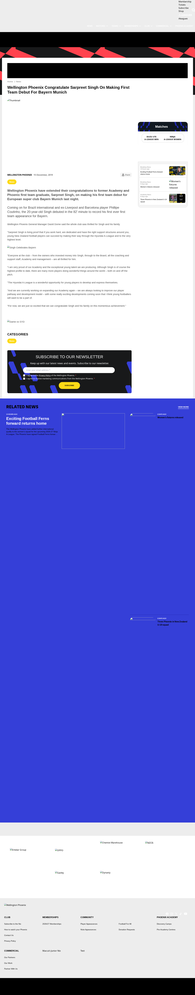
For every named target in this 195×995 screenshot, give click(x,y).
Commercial (162, 26)
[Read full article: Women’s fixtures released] (177, 184)
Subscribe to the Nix (12, 924)
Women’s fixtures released (149, 187)
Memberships (131, 26)
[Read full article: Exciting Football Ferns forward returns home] (177, 170)
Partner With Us (11, 969)
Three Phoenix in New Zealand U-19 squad (172, 623)
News (18, 81)
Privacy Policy (45, 375)
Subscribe (69, 385)
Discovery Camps (164, 924)
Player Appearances (89, 924)
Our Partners (9, 957)
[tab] (151, 138)
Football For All (125, 924)
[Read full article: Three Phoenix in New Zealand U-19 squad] (177, 198)
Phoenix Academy (184, 26)
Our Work (8, 963)
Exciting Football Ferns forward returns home (27, 421)
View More (183, 407)
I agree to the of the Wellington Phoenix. (51, 375)
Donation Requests (127, 929)
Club (147, 26)
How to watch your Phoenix (15, 929)
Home (10, 81)
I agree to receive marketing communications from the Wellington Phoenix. (60, 378)
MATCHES (100, 26)
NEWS (89, 26)
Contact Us (9, 935)
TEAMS (115, 26)
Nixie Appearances (88, 929)
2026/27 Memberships (51, 924)
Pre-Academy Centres (166, 929)
